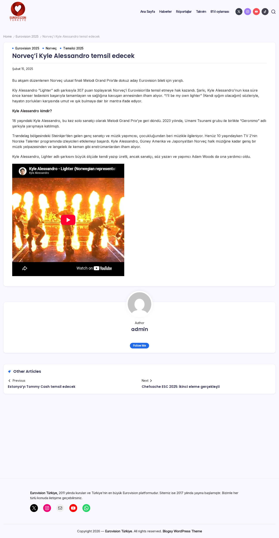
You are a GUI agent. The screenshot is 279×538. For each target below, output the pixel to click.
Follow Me (139, 345)
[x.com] (238, 11)
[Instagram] (47, 508)
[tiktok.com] (265, 11)
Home (7, 36)
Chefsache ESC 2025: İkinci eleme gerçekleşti (181, 386)
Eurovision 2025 (27, 36)
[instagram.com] (247, 11)
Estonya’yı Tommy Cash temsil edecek (41, 386)
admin (139, 329)
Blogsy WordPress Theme (182, 531)
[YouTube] (73, 508)
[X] (34, 508)
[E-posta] (60, 508)
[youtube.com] (256, 11)
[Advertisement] (139, 437)
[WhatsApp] (86, 508)
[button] (273, 11)
